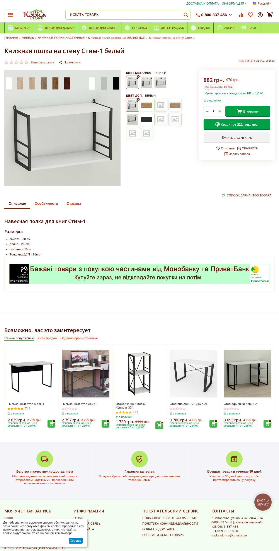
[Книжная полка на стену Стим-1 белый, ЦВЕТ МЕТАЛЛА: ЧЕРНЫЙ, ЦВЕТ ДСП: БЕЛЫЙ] (62, 128)
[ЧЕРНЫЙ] (132, 82)
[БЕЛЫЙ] (146, 82)
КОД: (241, 60)
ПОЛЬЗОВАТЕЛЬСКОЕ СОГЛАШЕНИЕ (169, 518)
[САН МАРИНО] (175, 105)
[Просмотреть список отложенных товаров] (251, 15)
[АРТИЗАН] (146, 105)
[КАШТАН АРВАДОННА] (146, 119)
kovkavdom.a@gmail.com (229, 535)
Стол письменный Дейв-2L (189, 404)
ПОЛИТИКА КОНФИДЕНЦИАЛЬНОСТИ (170, 523)
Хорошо (75, 540)
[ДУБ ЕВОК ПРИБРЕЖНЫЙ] (175, 119)
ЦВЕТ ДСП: (134, 95)
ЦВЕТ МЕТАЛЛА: (138, 72)
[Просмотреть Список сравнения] (241, 15)
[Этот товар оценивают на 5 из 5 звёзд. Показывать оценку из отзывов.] (16, 408)
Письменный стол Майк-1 (26, 404)
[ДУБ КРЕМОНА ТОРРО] (132, 133)
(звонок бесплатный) (237, 522)
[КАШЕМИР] (160, 119)
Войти (8, 518)
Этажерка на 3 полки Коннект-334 (131, 405)
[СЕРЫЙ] (160, 82)
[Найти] (186, 15)
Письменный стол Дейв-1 (80, 404)
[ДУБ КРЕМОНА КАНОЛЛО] (146, 133)
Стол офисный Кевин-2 (240, 404)
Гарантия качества (139, 471)
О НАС (78, 518)
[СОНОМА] (132, 119)
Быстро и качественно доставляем (44, 471)
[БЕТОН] (160, 105)
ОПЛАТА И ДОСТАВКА (158, 529)
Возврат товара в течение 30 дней (234, 471)
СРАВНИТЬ (250, 148)
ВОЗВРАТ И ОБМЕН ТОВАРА (163, 535)
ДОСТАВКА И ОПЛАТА (202, 3)
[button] (70, 62)
